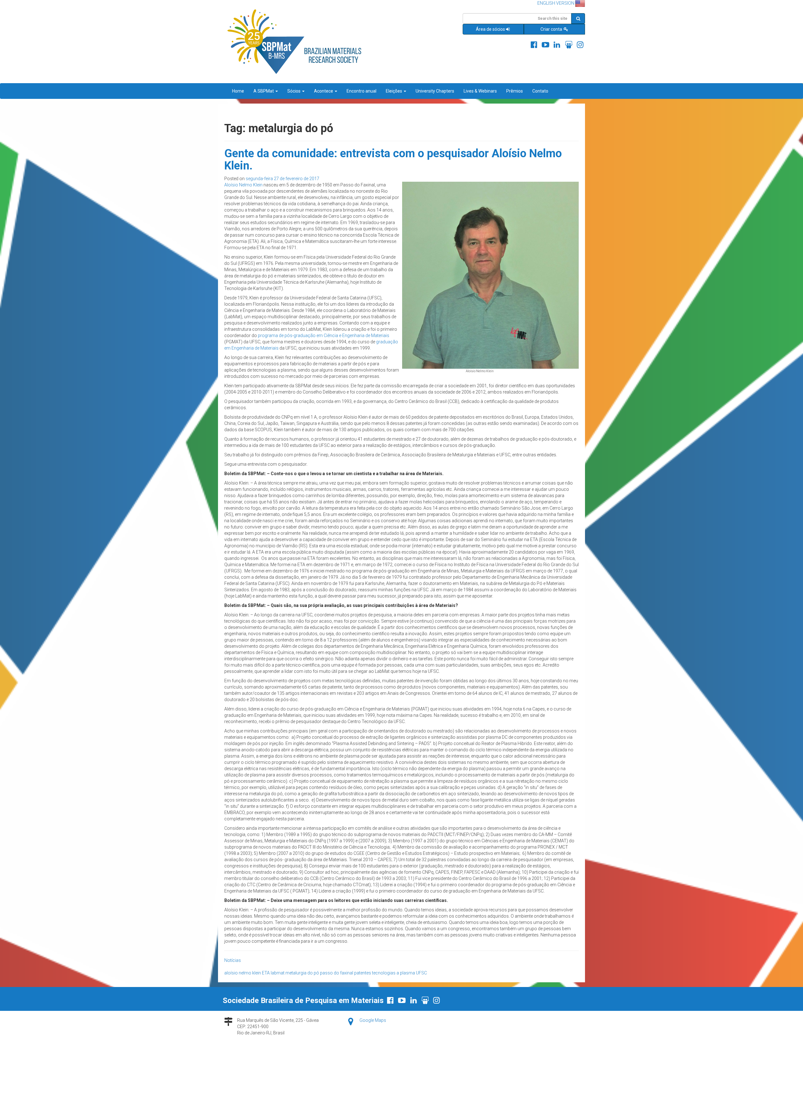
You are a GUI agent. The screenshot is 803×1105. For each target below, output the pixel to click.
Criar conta (551, 29)
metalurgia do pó (302, 972)
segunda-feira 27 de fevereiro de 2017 (282, 178)
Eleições (394, 91)
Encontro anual (361, 91)
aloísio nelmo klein (242, 972)
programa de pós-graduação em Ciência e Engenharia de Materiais (323, 335)
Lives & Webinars (480, 91)
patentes (362, 972)
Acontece (324, 91)
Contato (540, 91)
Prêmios (514, 91)
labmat (278, 972)
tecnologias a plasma (393, 972)
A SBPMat (264, 91)
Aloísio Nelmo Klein (243, 184)
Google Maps (372, 1020)
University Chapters (435, 91)
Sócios (294, 91)
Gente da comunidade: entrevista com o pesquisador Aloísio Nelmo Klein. (393, 160)
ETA (266, 972)
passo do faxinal (336, 972)
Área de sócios (490, 29)
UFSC (421, 972)
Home (238, 91)
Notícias (232, 960)
